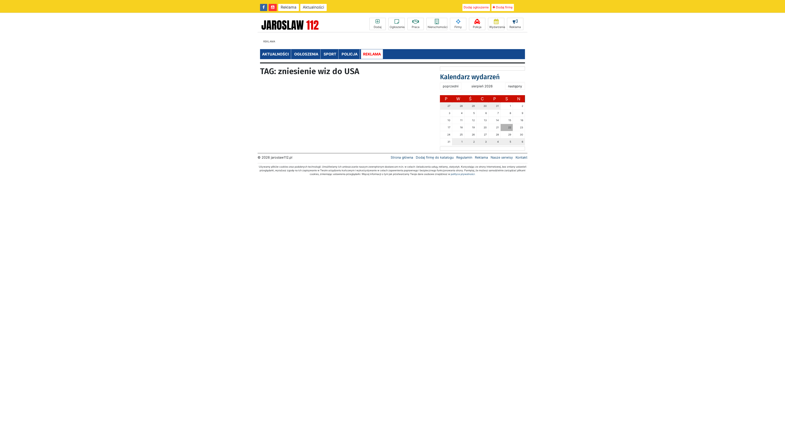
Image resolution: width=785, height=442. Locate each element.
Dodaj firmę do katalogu (435, 157)
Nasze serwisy (502, 157)
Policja (477, 27)
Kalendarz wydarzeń (470, 77)
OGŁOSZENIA (306, 54)
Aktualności (313, 7)
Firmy (458, 27)
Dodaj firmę (504, 7)
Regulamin (464, 157)
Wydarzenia (496, 27)
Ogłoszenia (397, 27)
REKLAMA (372, 54)
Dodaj (377, 27)
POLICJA (350, 54)
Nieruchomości (437, 27)
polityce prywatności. (463, 174)
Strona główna (402, 157)
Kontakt (521, 157)
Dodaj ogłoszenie (476, 7)
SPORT (330, 54)
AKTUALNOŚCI (275, 54)
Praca (415, 27)
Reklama (288, 7)
